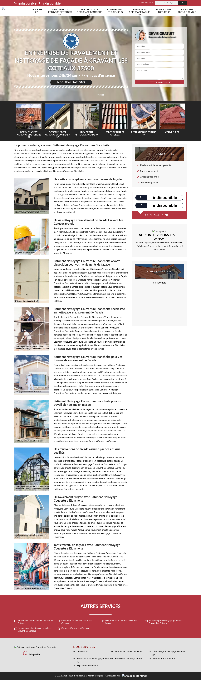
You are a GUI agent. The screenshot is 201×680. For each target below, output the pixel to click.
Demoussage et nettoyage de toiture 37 (59, 12)
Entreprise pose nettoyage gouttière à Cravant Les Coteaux (165, 622)
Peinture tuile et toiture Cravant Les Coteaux (121, 622)
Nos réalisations (71, 82)
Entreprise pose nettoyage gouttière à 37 (89, 12)
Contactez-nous (113, 676)
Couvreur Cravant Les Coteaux (75, 628)
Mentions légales (95, 676)
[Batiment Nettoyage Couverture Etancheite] (15, 10)
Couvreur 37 (36, 10)
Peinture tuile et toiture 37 (115, 10)
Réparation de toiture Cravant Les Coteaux (76, 622)
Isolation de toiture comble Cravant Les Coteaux (35, 622)
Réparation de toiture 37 (164, 10)
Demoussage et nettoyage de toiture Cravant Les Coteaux (34, 629)
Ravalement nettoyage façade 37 (139, 12)
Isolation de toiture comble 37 (187, 12)
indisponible (26, 3)
